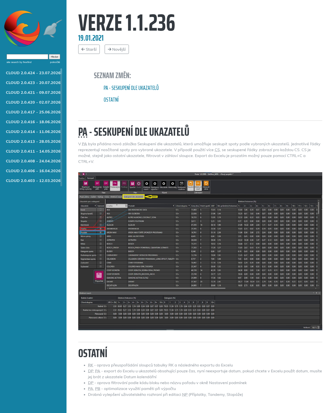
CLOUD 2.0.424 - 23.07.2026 (33, 72)
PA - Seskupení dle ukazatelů (131, 88)
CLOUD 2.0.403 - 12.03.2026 (33, 180)
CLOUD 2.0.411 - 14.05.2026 (33, 151)
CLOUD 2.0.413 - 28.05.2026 (33, 141)
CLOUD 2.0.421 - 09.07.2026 (33, 92)
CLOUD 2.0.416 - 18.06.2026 (33, 121)
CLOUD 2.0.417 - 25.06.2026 (33, 111)
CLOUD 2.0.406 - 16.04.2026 (33, 170)
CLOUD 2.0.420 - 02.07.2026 (33, 102)
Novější (118, 49)
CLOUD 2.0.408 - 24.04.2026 (33, 160)
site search (13, 62)
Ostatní (111, 99)
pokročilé (55, 62)
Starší (91, 49)
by (25, 62)
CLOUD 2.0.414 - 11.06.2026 (33, 131)
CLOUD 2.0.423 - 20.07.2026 (33, 82)
